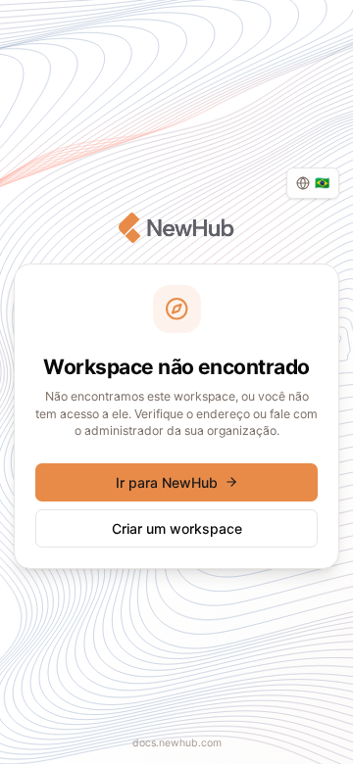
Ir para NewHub (167, 482)
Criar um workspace (177, 528)
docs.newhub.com (177, 743)
